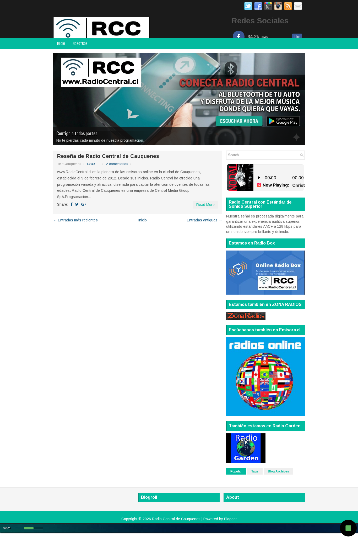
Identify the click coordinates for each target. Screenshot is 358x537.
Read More (205, 205)
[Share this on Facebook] (71, 204)
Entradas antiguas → (204, 220)
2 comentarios (117, 164)
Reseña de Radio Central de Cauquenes (108, 156)
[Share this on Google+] (83, 204)
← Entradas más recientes (75, 220)
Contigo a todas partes (76, 133)
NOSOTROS (80, 43)
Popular (236, 471)
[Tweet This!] (77, 204)
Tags (254, 471)
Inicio (61, 43)
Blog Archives (278, 471)
